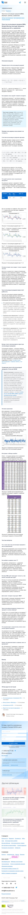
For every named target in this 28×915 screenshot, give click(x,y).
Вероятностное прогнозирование (11, 708)
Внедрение (11, 838)
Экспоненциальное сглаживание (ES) (12, 698)
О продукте (5, 836)
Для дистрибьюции (6, 843)
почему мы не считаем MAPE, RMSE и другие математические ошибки (13, 393)
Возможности (5, 838)
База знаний (5, 859)
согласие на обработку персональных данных (17, 746)
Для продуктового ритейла (11, 840)
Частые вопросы (5, 863)
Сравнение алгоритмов (7, 8)
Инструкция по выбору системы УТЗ (10, 868)
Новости (17, 854)
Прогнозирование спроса (19, 17)
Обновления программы (7, 866)
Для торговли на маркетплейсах (9, 845)
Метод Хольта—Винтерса (9, 702)
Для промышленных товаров (17, 843)
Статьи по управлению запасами (17, 863)
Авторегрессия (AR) (8, 705)
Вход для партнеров (6, 893)
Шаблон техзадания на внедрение (9, 873)
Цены (3, 840)
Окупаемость (18, 838)
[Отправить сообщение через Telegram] (20, 2)
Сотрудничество (10, 854)
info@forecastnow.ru (8, 890)
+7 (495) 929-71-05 (7, 751)
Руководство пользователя (8, 847)
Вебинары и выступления (16, 861)
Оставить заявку (13, 743)
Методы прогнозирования (7, 17)
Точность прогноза (6, 19)
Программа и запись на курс (7, 774)
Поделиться (8, 10)
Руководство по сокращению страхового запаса (12, 870)
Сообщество (17, 847)
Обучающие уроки (6, 861)
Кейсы (23, 838)
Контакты (4, 854)
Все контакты (5, 755)
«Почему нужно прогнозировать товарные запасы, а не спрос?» (12, 362)
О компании (5, 852)
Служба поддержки (21, 845)
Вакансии (22, 854)
